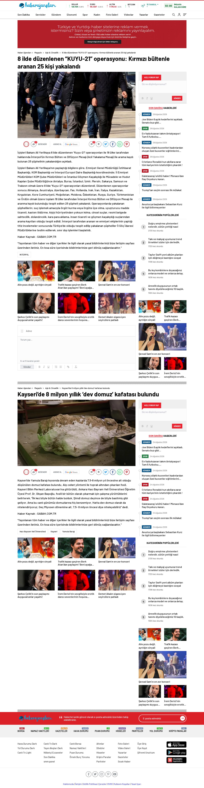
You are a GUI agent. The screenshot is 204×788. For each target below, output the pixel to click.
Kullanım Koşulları (122, 784)
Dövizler (100, 748)
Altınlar (100, 743)
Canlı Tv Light (24, 752)
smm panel (49, 761)
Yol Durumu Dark (26, 748)
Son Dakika (24, 14)
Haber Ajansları (24, 52)
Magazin (38, 52)
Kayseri (54, 531)
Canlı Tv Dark (50, 743)
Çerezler (102, 784)
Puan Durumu (102, 729)
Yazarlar (143, 14)
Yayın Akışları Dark (53, 748)
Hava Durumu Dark (27, 743)
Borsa (21, 729)
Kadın (97, 14)
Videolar (128, 14)
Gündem (56, 14)
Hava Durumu (81, 729)
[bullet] (60, 367)
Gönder (27, 366)
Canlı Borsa (75, 743)
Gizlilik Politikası (90, 784)
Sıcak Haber (124, 761)
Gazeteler (159, 14)
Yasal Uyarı (136, 784)
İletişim (78, 784)
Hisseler (121, 729)
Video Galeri (124, 748)
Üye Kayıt (142, 748)
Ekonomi (72, 14)
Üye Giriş (141, 743)
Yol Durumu (156, 729)
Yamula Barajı (68, 531)
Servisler (41, 14)
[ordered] (56, 367)
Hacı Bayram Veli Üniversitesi (33, 531)
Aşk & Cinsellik (51, 52)
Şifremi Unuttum (146, 752)
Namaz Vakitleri (40, 729)
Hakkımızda (68, 784)
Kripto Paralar (177, 729)
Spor (85, 14)
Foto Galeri (112, 14)
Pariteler (137, 729)
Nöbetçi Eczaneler (53, 752)
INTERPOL (24, 254)
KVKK (110, 784)
